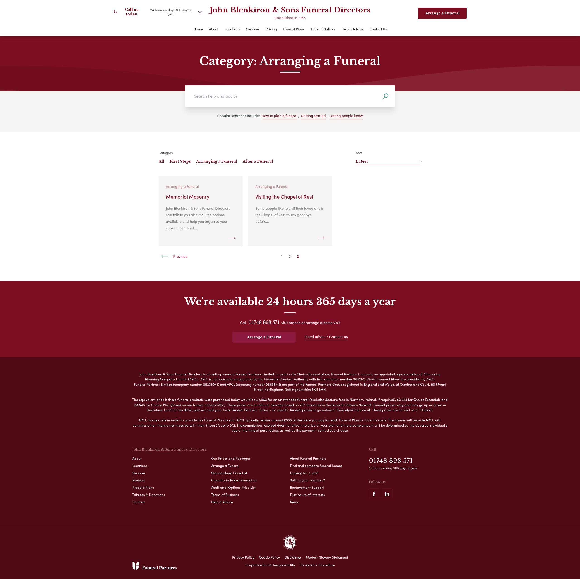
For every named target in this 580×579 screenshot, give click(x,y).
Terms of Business (225, 494)
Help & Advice (352, 29)
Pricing (271, 29)
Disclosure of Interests (307, 494)
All (161, 161)
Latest (362, 161)
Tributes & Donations (148, 494)
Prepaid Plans (143, 487)
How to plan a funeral (279, 115)
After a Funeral (258, 161)
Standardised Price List (229, 472)
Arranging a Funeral (216, 161)
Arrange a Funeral (264, 337)
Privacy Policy (243, 557)
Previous (179, 256)
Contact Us (378, 29)
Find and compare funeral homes (316, 465)
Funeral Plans (293, 29)
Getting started (313, 115)
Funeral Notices (323, 29)
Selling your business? (307, 480)
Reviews (138, 480)
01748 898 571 (264, 322)
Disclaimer (293, 557)
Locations (232, 29)
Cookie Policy (269, 557)
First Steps (180, 161)
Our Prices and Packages (231, 458)
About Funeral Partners (308, 458)
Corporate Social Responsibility (270, 564)
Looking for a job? (304, 472)
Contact (138, 501)
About (213, 29)
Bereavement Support (307, 487)
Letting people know (346, 115)
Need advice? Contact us (326, 337)
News (294, 501)
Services (252, 29)
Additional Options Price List (233, 487)
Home (198, 29)
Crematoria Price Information (234, 480)
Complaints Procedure (317, 564)
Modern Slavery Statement (327, 557)
